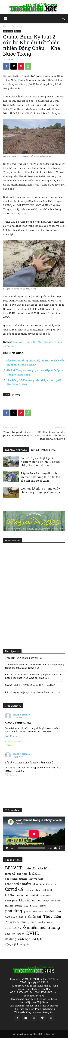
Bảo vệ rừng (36, 878)
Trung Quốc (12, 922)
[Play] (7, 848)
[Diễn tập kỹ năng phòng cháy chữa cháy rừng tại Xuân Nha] (11, 492)
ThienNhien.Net (22, 714)
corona (51, 883)
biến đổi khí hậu (37, 868)
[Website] (51, 1018)
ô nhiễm (10, 933)
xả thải (50, 922)
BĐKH (35, 873)
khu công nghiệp (30, 900)
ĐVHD (32, 933)
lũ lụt (46, 900)
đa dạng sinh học (17, 939)
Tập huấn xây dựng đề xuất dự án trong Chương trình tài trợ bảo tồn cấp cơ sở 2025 (41, 476)
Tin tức (17, 31)
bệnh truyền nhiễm (18, 883)
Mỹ (26, 905)
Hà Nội (10, 895)
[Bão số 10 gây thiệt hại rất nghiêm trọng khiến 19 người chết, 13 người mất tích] (11, 461)
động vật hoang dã (17, 944)
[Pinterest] (21, 66)
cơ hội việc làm (33, 890)
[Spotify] (42, 1018)
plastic (27, 911)
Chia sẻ (10, 745)
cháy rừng (38, 884)
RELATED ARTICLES (16, 449)
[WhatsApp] (28, 66)
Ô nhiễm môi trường (41, 927)
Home (6, 26)
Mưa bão (9, 905)
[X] (13, 66)
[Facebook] (6, 66)
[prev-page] (5, 504)
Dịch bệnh (47, 889)
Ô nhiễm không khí (13, 928)
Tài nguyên (17, 26)
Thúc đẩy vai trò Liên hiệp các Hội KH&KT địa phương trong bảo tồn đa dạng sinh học (34, 666)
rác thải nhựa (53, 911)
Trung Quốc (29, 922)
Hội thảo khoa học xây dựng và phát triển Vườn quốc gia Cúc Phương (50, 435)
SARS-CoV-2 (11, 917)
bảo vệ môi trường (16, 878)
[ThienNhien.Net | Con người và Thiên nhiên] (34, 7)
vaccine (41, 922)
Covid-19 (14, 889)
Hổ (27, 895)
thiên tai (34, 916)
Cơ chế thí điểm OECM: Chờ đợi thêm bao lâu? (30, 685)
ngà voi (43, 906)
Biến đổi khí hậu (16, 873)
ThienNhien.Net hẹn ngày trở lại (23, 657)
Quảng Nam (38, 911)
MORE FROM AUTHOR (43, 449)
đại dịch (37, 939)
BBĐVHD (13, 867)
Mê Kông (55, 900)
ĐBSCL (20, 934)
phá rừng (16, 394)
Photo (13, 736)
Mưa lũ (18, 905)
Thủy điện (52, 916)
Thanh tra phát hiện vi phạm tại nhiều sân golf (17, 433)
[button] (5, 18)
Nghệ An (33, 906)
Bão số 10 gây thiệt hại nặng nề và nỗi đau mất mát (33, 692)
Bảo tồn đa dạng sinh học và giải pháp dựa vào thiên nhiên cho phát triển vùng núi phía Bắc (33, 676)
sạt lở (22, 916)
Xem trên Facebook (13, 741)
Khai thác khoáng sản (40, 895)
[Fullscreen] (60, 848)
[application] (34, 834)
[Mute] (55, 848)
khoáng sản (11, 900)
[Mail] (34, 1018)
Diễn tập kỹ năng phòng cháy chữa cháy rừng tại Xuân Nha (40, 490)
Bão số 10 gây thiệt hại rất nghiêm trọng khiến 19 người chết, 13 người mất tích (40, 461)
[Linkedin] (25, 1018)
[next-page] (10, 504)
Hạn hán (20, 895)
